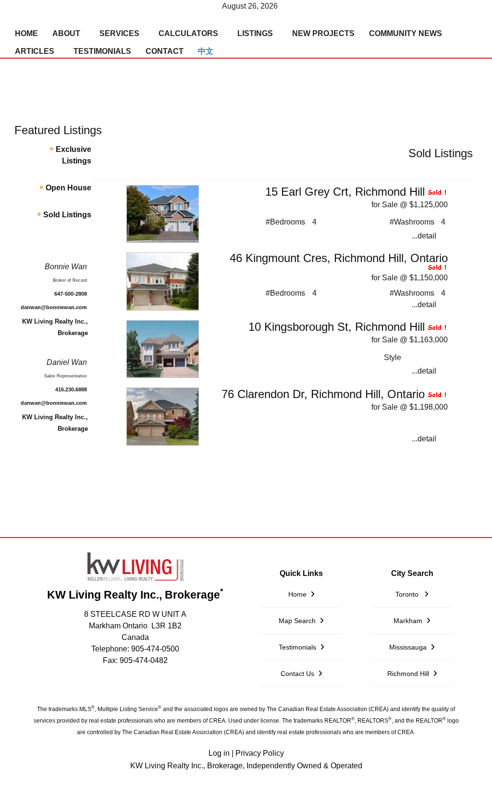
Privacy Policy (259, 753)
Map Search (297, 621)
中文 (205, 51)
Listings (255, 33)
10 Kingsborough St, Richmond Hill (336, 326)
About (66, 33)
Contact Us (297, 673)
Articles (34, 51)
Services (119, 33)
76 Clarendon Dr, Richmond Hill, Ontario (323, 394)
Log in (219, 753)
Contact (165, 51)
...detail (424, 236)
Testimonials (102, 51)
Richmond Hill (408, 673)
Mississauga (408, 647)
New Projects (323, 33)
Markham (408, 621)
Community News (405, 33)
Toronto (407, 594)
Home (26, 33)
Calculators (188, 33)
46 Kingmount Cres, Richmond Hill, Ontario (339, 257)
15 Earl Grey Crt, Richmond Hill (345, 191)
